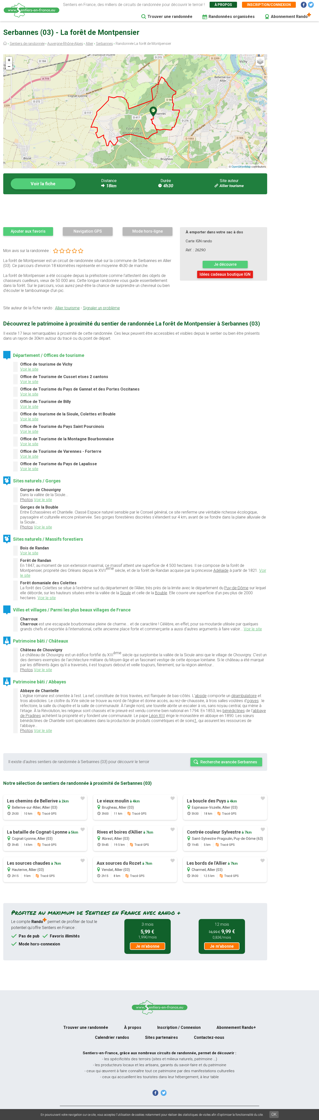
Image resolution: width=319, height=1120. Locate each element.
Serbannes (104, 44)
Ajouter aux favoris (28, 231)
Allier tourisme (232, 186)
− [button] (9, 66)
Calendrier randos (112, 1037)
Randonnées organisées (232, 16)
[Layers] (260, 61)
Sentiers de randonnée (27, 44)
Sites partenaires (161, 1037)
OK (274, 1114)
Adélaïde (221, 570)
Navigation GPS (88, 231)
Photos (26, 499)
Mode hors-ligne (147, 231)
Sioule (125, 593)
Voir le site (29, 369)
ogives (253, 700)
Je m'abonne (148, 946)
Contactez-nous (209, 1037)
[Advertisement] (135, 210)
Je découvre (225, 264)
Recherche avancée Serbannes (228, 762)
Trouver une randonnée (170, 16)
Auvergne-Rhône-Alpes (65, 44)
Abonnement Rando (289, 16)
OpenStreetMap (241, 166)
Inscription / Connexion (179, 1027)
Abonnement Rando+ (236, 1027)
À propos (223, 5)
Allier (89, 44)
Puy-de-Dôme (236, 588)
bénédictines (234, 710)
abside (201, 695)
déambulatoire (244, 695)
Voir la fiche (43, 183)
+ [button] (9, 60)
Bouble (161, 593)
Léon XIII (157, 715)
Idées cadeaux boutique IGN (225, 274)
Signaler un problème (101, 308)
